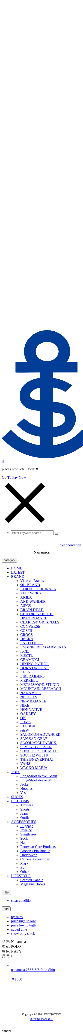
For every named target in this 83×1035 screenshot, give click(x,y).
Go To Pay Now (14, 477)
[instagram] (45, 997)
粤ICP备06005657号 (41, 1019)
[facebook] (51, 997)
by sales (17, 917)
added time (19, 929)
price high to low (23, 921)
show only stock (23, 933)
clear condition (70, 545)
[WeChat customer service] (38, 997)
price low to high (23, 925)
